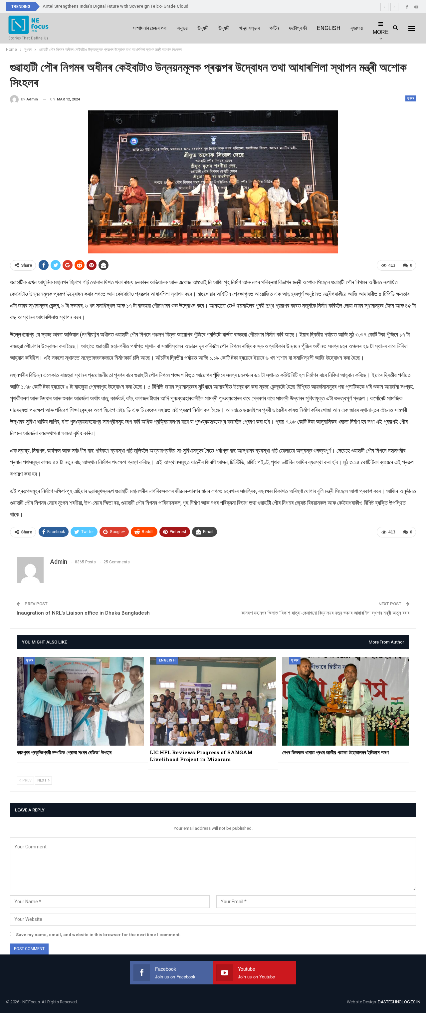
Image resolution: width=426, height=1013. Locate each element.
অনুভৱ (181, 28)
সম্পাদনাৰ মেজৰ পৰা (149, 28)
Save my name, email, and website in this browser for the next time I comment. (98, 934)
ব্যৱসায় (356, 28)
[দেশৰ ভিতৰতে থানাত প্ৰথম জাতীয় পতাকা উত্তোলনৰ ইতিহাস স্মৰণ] (345, 701)
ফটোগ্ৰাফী (298, 28)
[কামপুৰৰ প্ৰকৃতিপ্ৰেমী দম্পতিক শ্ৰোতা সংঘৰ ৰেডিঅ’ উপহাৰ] (80, 701)
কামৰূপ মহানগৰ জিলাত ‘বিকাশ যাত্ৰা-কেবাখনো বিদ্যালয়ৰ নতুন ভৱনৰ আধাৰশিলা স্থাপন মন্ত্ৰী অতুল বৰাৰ (325, 613)
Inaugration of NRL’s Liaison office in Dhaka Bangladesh (83, 613)
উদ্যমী (202, 28)
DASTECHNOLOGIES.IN (399, 1001)
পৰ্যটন (274, 28)
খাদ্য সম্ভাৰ (249, 28)
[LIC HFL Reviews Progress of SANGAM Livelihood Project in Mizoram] (213, 701)
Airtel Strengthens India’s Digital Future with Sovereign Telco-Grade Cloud (115, 6)
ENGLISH (328, 28)
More (381, 32)
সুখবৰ (410, 98)
